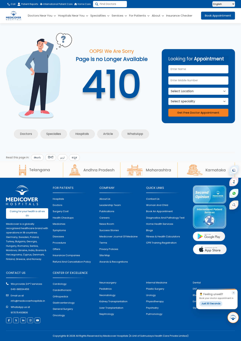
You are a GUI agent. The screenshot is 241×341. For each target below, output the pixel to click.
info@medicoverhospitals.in (28, 301)
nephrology (106, 314)
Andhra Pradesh (98, 170)
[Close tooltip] (233, 293)
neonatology (107, 295)
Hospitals (82, 134)
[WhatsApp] (233, 193)
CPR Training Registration (161, 243)
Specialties (98, 15)
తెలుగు (37, 157)
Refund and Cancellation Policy (72, 262)
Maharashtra (158, 170)
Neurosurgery (107, 282)
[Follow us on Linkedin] (23, 320)
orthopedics (60, 296)
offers (56, 249)
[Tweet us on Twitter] (16, 320)
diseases (58, 236)
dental (197, 282)
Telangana (39, 169)
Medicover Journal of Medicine (118, 236)
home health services (159, 224)
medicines (59, 224)
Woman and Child (157, 205)
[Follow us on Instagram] (30, 320)
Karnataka (215, 170)
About (156, 15)
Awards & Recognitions (113, 262)
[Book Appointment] (233, 170)
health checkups (63, 217)
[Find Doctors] (233, 205)
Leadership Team (110, 205)
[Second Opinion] (233, 181)
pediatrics (105, 289)
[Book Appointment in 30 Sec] (233, 317)
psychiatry (152, 308)
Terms (103, 243)
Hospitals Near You (71, 15)
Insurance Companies (66, 255)
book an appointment (159, 211)
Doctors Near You (40, 15)
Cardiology (59, 284)
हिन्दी (50, 157)
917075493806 (19, 312)
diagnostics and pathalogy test (165, 217)
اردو (62, 157)
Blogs (149, 230)
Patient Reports (29, 4)
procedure (59, 243)
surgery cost (61, 211)
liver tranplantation (111, 308)
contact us (152, 199)
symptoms (59, 230)
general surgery (63, 309)
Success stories (109, 230)
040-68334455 (20, 289)
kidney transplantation (113, 301)
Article (108, 134)
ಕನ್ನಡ (74, 157)
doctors (57, 205)
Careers (104, 217)
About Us (104, 199)
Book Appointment (218, 15)
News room (106, 224)
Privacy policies (108, 249)
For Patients (138, 15)
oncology (59, 315)
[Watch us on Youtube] (37, 320)
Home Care (84, 4)
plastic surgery (155, 289)
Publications (106, 211)
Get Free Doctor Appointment (198, 113)
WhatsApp (135, 134)
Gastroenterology (64, 303)
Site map (104, 255)
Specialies (53, 134)
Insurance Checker (179, 15)
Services (118, 15)
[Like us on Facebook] (9, 320)
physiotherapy (155, 301)
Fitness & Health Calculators (163, 236)
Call (12, 4)
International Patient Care (57, 4)
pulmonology (154, 314)
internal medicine (156, 282)
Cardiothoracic (62, 290)
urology (151, 295)
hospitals (58, 199)
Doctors (26, 134)
